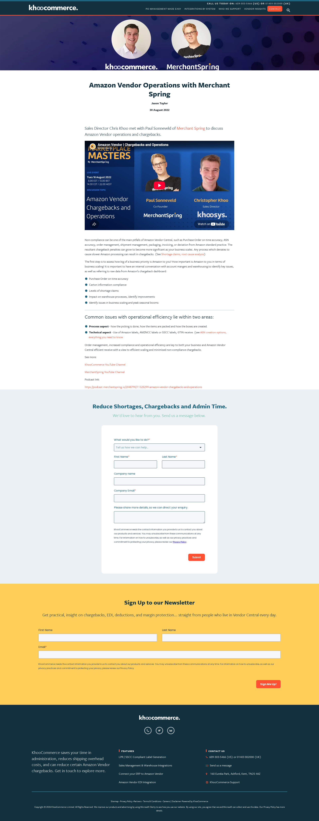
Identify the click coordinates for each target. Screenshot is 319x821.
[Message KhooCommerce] (171, 732)
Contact (275, 8)
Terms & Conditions (152, 801)
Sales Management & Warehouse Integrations (145, 765)
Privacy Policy (126, 801)
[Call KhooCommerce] (148, 732)
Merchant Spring (191, 128)
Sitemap (114, 801)
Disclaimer (176, 801)
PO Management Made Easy (163, 8)
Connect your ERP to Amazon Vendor (141, 774)
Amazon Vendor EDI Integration (137, 782)
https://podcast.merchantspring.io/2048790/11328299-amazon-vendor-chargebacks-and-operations (143, 387)
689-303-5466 (244, 3)
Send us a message (221, 765)
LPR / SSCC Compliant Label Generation (142, 757)
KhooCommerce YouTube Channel (105, 364)
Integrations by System (199, 8)
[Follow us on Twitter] (159, 732)
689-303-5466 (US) (221, 757)
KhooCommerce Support (225, 782)
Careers (166, 801)
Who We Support (230, 8)
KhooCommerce (200, 801)
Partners (137, 801)
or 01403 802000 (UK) (247, 757)
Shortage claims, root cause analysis (182, 254)
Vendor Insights (255, 8)
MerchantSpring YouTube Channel (105, 372)
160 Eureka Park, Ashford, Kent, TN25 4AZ (234, 774)
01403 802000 (274, 3)
